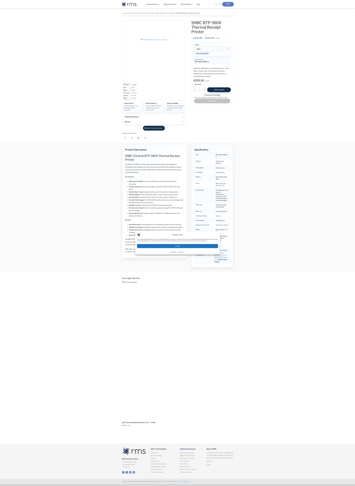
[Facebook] (125, 137)
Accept (177, 246)
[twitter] (127, 472)
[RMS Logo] (134, 447)
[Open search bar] (216, 4)
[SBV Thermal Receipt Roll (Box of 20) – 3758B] (149, 350)
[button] (154, 116)
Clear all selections (202, 53)
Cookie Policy (173, 252)
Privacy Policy (180, 252)
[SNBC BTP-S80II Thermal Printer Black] (154, 51)
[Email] (145, 137)
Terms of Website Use (183, 481)
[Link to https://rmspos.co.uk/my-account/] (220, 4)
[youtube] (130, 472)
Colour (197, 45)
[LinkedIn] (138, 137)
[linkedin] (134, 472)
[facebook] (123, 472)
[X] (132, 137)
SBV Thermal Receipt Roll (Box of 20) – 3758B (138, 422)
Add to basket (219, 90)
